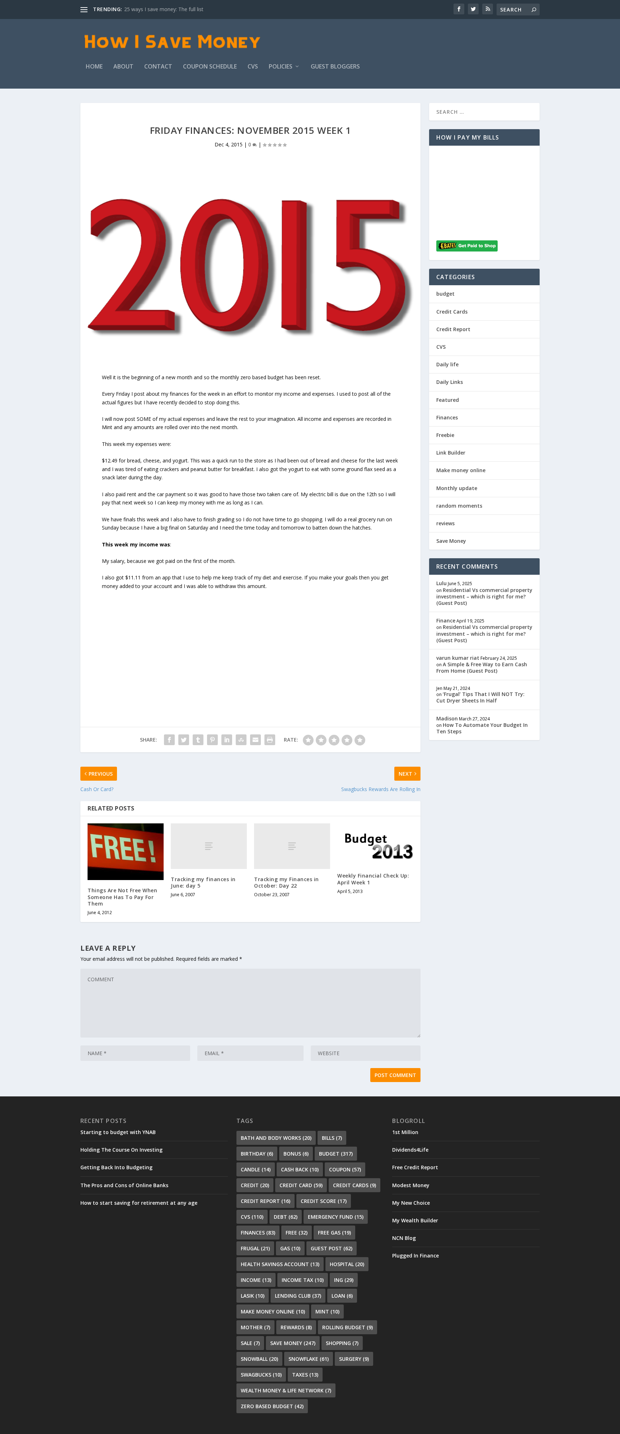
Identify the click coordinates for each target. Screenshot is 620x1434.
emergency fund (335, 1216)
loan (342, 1295)
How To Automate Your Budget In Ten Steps (482, 728)
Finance (445, 620)
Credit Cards (452, 311)
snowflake (308, 1358)
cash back (300, 1169)
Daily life (447, 364)
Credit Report (453, 329)
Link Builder (450, 452)
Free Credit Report (415, 1167)
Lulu (441, 583)
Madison (447, 718)
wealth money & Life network (286, 1390)
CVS (253, 67)
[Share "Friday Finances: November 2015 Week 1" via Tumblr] (198, 740)
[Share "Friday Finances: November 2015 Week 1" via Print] (270, 740)
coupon (345, 1169)
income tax (303, 1280)
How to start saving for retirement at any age (138, 1202)
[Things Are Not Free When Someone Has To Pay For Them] (126, 851)
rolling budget (347, 1327)
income (256, 1280)
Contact (158, 67)
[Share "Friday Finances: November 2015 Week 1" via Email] (255, 740)
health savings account (280, 1264)
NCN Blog (404, 1238)
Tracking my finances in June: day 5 (203, 882)
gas (290, 1248)
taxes (305, 1374)
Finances (447, 417)
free (296, 1232)
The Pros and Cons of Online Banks (124, 1185)
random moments (459, 505)
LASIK (252, 1295)
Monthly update (456, 488)
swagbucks (261, 1374)
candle (256, 1169)
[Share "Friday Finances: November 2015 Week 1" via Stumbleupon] (241, 740)
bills (332, 1137)
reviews (445, 523)
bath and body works (276, 1137)
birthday (257, 1153)
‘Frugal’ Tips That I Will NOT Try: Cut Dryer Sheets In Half (480, 697)
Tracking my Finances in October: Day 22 (286, 882)
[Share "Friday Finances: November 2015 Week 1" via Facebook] (169, 740)
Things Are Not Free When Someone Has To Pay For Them (122, 897)
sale (250, 1343)
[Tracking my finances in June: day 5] (209, 846)
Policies (280, 67)
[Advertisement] (250, 641)
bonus (296, 1153)
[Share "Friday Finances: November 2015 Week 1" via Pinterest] (212, 740)
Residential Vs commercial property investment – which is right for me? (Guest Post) (484, 596)
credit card (301, 1185)
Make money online (460, 470)
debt (285, 1216)
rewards (296, 1327)
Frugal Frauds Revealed (151, 9)
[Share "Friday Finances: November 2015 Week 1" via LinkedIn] (227, 740)
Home (94, 67)
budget (445, 293)
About (123, 67)
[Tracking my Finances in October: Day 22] (292, 846)
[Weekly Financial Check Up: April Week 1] (375, 844)
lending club (298, 1295)
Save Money (451, 540)
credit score (324, 1201)
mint (327, 1311)
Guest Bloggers (335, 67)
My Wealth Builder (415, 1220)
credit (255, 1185)
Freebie (445, 435)
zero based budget (272, 1406)
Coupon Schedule (210, 67)
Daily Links (449, 382)
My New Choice (411, 1202)
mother (255, 1327)
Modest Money (410, 1185)
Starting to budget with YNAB (118, 1132)
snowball (259, 1358)
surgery (354, 1358)
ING (343, 1280)
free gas (334, 1232)
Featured (447, 399)
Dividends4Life (410, 1149)
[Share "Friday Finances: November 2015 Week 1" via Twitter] (184, 740)
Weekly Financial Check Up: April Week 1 (373, 878)
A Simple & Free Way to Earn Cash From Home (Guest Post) (481, 667)
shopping (342, 1343)
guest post (331, 1248)
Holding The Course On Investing (121, 1149)
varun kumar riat (457, 657)
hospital (347, 1264)
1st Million (405, 1132)
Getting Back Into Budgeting (116, 1167)
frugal (255, 1248)
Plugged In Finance (415, 1255)
